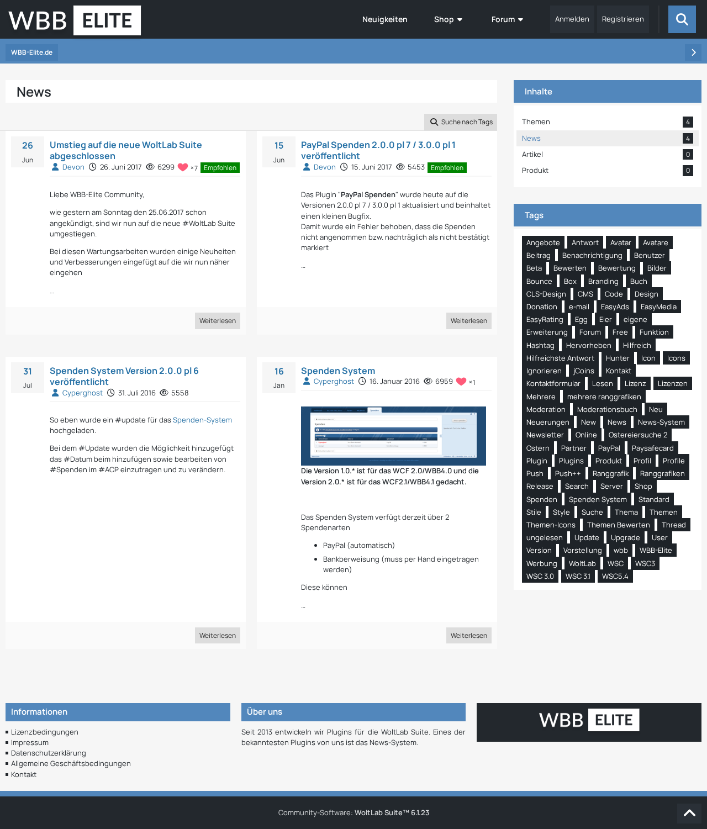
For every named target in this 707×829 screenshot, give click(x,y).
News (617, 422)
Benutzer (649, 255)
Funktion (654, 332)
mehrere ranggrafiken (604, 397)
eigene (635, 319)
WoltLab (582, 563)
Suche (592, 512)
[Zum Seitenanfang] (689, 813)
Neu (656, 409)
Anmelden (572, 19)
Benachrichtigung (592, 255)
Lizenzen (673, 383)
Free (620, 332)
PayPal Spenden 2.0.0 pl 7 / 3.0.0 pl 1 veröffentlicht (378, 150)
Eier (605, 319)
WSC (616, 563)
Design (646, 294)
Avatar (620, 242)
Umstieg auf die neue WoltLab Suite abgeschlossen (126, 150)
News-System (661, 422)
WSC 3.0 (540, 576)
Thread (674, 525)
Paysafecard (653, 448)
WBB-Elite (656, 550)
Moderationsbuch (607, 409)
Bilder (657, 268)
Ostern (538, 448)
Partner (574, 448)
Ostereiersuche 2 (638, 435)
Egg (581, 319)
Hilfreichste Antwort (560, 358)
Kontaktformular (553, 383)
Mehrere (541, 397)
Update (586, 537)
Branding (603, 281)
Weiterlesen (217, 320)
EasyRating (544, 319)
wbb (621, 550)
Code (614, 294)
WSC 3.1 (578, 576)
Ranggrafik (611, 473)
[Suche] (682, 19)
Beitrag (538, 255)
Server (611, 486)
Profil (642, 461)
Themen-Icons (551, 525)
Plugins (571, 461)
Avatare (655, 242)
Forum (590, 332)
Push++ (568, 473)
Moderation (546, 409)
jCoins (583, 371)
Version (539, 550)
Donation (541, 306)
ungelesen (544, 537)
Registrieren (623, 19)
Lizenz (635, 383)
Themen (664, 512)
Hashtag (540, 345)
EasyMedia (659, 306)
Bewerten (570, 268)
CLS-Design (546, 294)
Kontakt (618, 371)
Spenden (541, 499)
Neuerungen (547, 422)
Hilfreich (637, 345)
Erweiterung (547, 332)
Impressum (30, 742)
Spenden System (338, 370)
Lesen (602, 383)
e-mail (579, 306)
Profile (674, 461)
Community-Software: (353, 812)
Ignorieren (544, 371)
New (588, 422)
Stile (533, 512)
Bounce (539, 281)
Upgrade (625, 537)
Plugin (536, 461)
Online (586, 435)
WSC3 (645, 563)
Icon (648, 358)
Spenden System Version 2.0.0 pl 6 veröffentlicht (124, 376)
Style (561, 512)
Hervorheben (588, 345)
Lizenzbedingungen (44, 732)
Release (539, 486)
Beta (534, 268)
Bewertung (617, 268)
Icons (676, 358)
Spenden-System (202, 420)
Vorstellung (582, 550)
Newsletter (545, 435)
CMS (585, 294)
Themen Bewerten (618, 525)
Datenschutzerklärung (48, 753)
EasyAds (615, 306)
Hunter (618, 358)
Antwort (585, 242)
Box (570, 281)
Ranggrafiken (662, 473)
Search (577, 486)
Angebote (543, 242)
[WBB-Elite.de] (75, 23)
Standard (654, 499)
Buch (638, 281)
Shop (643, 486)
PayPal (609, 448)
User (660, 537)
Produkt (608, 461)
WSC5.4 (615, 576)
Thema (626, 512)
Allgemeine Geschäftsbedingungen (71, 763)
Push (535, 473)
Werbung (541, 563)
